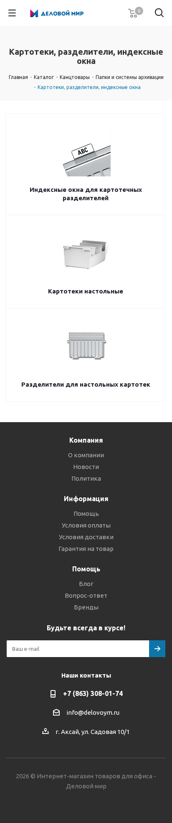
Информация (86, 498)
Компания (86, 440)
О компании (86, 455)
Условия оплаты (86, 525)
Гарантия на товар (86, 548)
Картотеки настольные (85, 291)
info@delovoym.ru (92, 712)
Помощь (86, 513)
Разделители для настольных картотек (85, 384)
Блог (86, 583)
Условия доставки (86, 536)
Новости (86, 466)
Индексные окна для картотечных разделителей (86, 193)
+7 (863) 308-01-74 (93, 693)
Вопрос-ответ (86, 595)
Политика (86, 478)
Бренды (86, 607)
